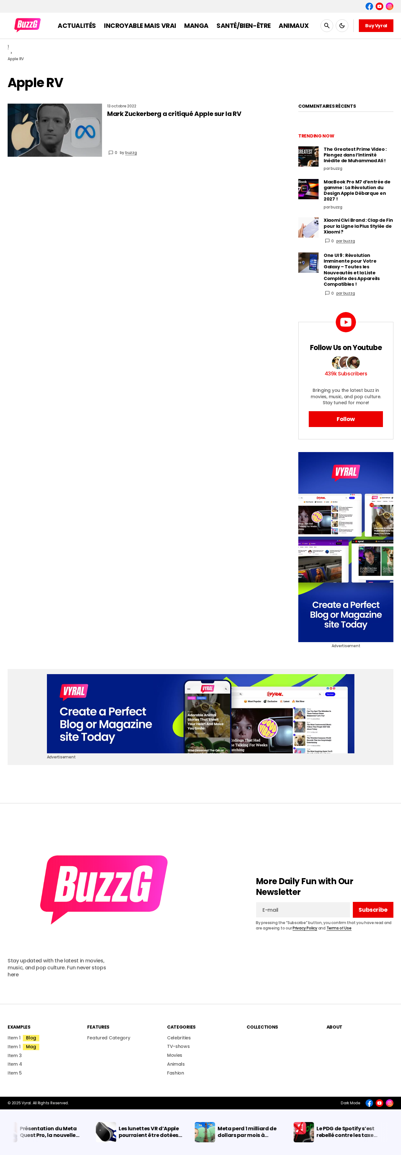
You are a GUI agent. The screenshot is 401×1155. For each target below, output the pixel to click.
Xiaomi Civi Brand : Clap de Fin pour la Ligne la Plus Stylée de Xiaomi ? (358, 226)
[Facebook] (369, 6)
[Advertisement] (345, 547)
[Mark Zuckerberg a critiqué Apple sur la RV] (55, 130)
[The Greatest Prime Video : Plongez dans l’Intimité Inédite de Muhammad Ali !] (308, 156)
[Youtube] (379, 6)
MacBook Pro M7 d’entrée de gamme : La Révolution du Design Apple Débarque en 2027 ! (357, 190)
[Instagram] (390, 6)
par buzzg (345, 241)
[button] (326, 26)
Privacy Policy (305, 928)
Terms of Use (339, 928)
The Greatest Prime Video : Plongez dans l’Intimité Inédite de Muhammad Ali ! (355, 155)
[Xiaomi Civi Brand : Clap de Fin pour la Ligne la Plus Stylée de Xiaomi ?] (308, 227)
